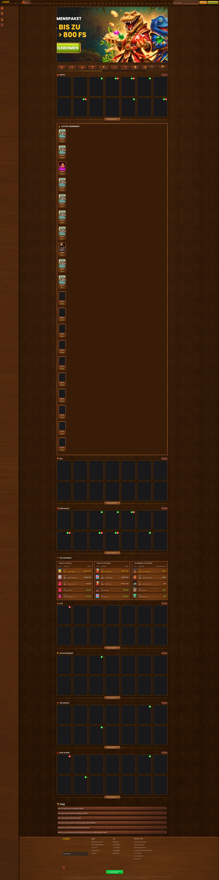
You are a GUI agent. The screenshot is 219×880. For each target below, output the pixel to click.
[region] (9, 442)
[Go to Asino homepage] (6, 2)
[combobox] (75, 854)
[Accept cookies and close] (122, 872)
